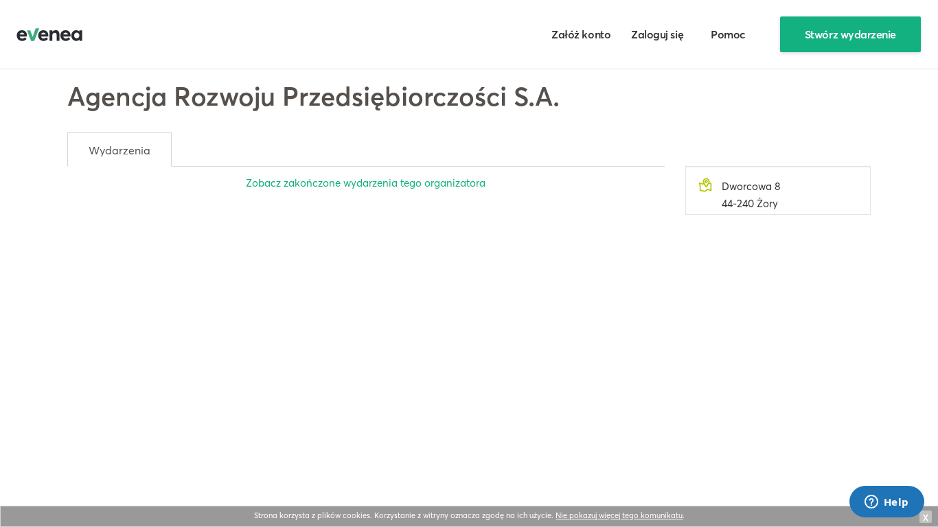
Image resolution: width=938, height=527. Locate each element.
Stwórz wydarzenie (850, 34)
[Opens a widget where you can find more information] (886, 503)
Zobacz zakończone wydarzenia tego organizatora (365, 182)
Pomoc (728, 34)
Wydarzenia (119, 150)
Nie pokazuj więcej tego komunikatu (619, 515)
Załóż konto (580, 34)
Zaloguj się (657, 34)
